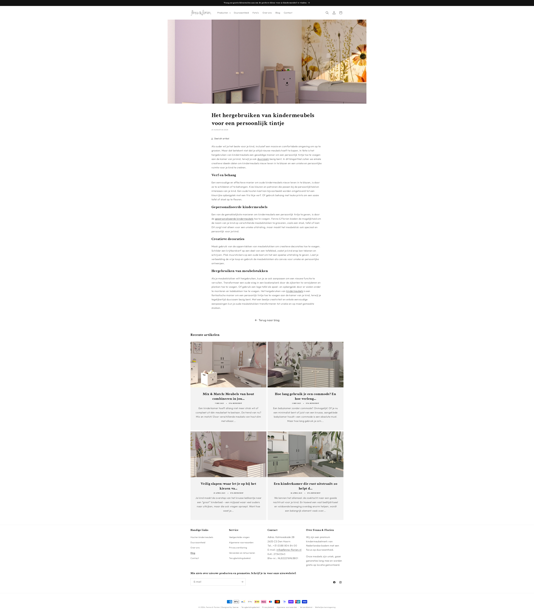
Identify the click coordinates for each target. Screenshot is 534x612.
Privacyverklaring (238, 547)
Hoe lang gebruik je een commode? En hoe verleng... (305, 396)
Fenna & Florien (213, 607)
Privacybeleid (268, 607)
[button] (224, 13)
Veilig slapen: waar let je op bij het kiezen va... (228, 486)
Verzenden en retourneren (242, 553)
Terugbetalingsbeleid (239, 558)
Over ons (195, 547)
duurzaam (263, 159)
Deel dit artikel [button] (221, 138)
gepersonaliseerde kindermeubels (234, 218)
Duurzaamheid (198, 542)
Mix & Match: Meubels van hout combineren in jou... (228, 396)
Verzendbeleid (306, 607)
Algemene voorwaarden (241, 542)
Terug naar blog (269, 320)
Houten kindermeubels (202, 537)
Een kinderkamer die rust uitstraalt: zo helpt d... (305, 486)
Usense (236, 607)
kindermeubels (294, 291)
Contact (195, 558)
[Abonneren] (242, 581)
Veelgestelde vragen (239, 537)
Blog (193, 553)
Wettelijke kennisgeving (325, 607)
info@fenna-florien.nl (288, 549)
